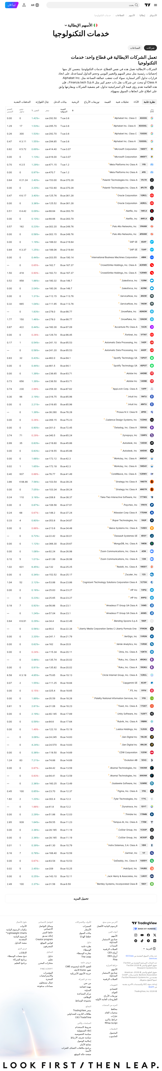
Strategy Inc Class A (126, 481)
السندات (113, 945)
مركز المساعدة (84, 993)
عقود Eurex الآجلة (82, 970)
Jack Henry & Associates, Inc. (122, 876)
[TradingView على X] (155, 935)
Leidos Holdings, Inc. (126, 729)
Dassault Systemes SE (125, 535)
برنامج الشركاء (20, 959)
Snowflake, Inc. (128, 311)
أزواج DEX (112, 956)
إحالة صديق (47, 935)
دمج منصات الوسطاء (17, 956)
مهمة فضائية (85, 986)
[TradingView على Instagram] (136, 935)
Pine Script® (111, 1023)
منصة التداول (21, 942)
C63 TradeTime (83, 1017)
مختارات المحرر (45, 963)
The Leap (86, 956)
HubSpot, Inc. (130, 868)
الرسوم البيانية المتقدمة (20, 938)
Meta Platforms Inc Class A (123, 164)
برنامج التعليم (20, 963)
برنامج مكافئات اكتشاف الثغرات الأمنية (76, 1049)
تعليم (50, 959)
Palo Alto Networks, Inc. (124, 226)
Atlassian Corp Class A (125, 512)
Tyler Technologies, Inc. (125, 798)
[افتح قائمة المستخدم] (24, 5)
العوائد (114, 992)
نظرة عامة (86, 946)
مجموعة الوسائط (83, 1000)
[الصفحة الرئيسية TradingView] (147, 5)
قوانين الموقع (46, 942)
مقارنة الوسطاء (84, 953)
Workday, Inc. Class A (125, 458)
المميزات (87, 926)
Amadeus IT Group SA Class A (121, 605)
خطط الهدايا (85, 936)
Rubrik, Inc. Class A (127, 721)
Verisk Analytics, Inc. (126, 644)
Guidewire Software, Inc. (124, 783)
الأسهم (114, 935)
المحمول (113, 1032)
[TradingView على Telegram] (148, 941)
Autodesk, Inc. (129, 443)
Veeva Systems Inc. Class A (123, 528)
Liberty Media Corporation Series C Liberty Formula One (108, 628)
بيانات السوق (85, 933)
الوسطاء (87, 949)
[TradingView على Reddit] (136, 941)
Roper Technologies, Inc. (124, 520)
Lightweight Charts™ (16, 933)
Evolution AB (131, 760)
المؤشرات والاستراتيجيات (46, 974)
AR (32, 5)
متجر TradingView (82, 1010)
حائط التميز (47, 932)
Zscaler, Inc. (131, 574)
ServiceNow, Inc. (128, 296)
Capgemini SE (130, 682)
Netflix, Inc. (131, 210)
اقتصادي (113, 988)
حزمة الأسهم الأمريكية (80, 973)
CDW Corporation (128, 752)
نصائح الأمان (85, 1044)
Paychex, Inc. (130, 504)
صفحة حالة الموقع (82, 1054)
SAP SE (133, 241)
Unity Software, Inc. (127, 713)
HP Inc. (133, 590)
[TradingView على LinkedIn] (155, 941)
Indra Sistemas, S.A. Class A (122, 845)
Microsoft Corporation (126, 149)
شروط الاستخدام (83, 1027)
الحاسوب (113, 1036)
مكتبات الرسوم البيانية (16, 929)
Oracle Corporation (127, 195)
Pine (115, 959)
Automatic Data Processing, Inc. (120, 342)
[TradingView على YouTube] (142, 935)
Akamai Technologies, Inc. (123, 767)
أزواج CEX (112, 952)
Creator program (44, 939)
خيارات (114, 1016)
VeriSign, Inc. (130, 636)
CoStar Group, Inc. (127, 829)
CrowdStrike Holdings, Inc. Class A (118, 265)
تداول (50, 956)
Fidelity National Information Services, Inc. (115, 698)
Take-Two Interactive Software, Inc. (118, 497)
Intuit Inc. (132, 396)
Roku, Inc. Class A (127, 659)
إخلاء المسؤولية (84, 1030)
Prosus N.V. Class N (127, 412)
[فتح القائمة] (155, 5)
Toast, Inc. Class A (127, 706)
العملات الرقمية (110, 949)
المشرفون (48, 946)
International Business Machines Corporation (114, 257)
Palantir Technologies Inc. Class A (120, 180)
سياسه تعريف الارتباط (81, 1037)
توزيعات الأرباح (110, 995)
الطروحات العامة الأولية (106, 999)
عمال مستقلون (46, 982)
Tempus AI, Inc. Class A (125, 822)
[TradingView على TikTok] (142, 941)
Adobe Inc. (131, 373)
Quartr (151, 987)
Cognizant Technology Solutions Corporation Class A (110, 582)
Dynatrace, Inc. (129, 806)
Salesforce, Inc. (129, 280)
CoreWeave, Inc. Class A (123, 474)
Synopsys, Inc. (129, 435)
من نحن (87, 983)
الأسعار (87, 929)
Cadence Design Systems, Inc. (121, 419)
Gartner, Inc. (131, 853)
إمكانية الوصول (84, 1041)
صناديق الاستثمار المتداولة (109, 940)
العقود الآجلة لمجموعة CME (78, 966)
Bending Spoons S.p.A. (125, 620)
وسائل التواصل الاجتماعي (46, 927)
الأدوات (23, 926)
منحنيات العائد (111, 1012)
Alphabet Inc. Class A (125, 125)
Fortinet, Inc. (131, 334)
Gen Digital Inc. (129, 737)
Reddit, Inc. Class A (127, 566)
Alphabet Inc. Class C (126, 118)
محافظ (114, 1009)
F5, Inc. (133, 690)
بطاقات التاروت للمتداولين (79, 1013)
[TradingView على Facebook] (148, 935)
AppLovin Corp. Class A (125, 388)
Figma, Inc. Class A (127, 791)
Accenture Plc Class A (126, 327)
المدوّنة (87, 990)
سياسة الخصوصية (83, 1034)
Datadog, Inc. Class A (125, 427)
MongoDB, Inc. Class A (125, 543)
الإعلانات (23, 952)
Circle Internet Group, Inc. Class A (119, 675)
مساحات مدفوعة (45, 986)
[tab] (150, 48)
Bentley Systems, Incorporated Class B (117, 884)
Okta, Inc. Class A (128, 651)
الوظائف (87, 997)
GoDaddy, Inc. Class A (125, 860)
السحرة (49, 979)
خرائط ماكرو (111, 1019)
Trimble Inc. (131, 814)
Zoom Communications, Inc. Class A (118, 551)
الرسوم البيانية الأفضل (107, 926)
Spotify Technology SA (125, 357)
